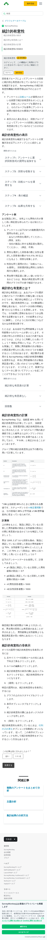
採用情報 (7, 855)
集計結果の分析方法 (17, 815)
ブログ (6, 858)
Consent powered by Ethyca (34, 937)
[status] (23, 65)
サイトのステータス (11, 893)
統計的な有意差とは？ (13, 40)
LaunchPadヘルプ (10, 872)
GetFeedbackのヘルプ (12, 870)
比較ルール (25, 96)
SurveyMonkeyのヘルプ (12, 867)
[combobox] (10, 839)
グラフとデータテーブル (15, 21)
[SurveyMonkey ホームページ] (6, 4)
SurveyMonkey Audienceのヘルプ (16, 875)
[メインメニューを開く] (40, 3)
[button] (23, 159)
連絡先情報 (8, 898)
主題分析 (11, 801)
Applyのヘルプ (9, 883)
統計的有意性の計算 (12, 44)
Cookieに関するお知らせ (32, 920)
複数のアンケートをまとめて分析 (23, 789)
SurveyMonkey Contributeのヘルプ (17, 878)
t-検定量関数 (35, 507)
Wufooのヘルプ (10, 881)
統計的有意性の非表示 (13, 49)
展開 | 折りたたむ (10, 151)
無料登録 (30, 3)
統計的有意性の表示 (12, 35)
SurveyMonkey (9, 849)
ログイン (8, 73)
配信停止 (7, 896)
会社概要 (7, 852)
